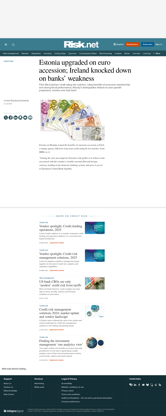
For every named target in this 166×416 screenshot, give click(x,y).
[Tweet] (6, 117)
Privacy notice (67, 391)
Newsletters (132, 44)
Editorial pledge (10, 391)
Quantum (72, 53)
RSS (159, 384)
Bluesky (147, 384)
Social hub (155, 384)
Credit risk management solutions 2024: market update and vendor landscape (59, 312)
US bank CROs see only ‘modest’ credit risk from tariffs (60, 283)
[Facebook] (11, 117)
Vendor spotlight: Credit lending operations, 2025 (60, 227)
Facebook (139, 384)
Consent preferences (70, 402)
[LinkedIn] (15, 117)
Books (127, 53)
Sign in (158, 44)
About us (7, 383)
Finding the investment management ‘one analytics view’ (61, 342)
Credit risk (9, 61)
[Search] (13, 45)
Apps (151, 384)
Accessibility (66, 383)
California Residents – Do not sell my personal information (86, 398)
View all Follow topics (130, 384)
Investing (48, 53)
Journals (136, 53)
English (120, 44)
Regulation (36, 53)
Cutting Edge (60, 53)
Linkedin (135, 384)
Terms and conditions (70, 394)
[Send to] (25, 117)
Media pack (39, 387)
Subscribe (148, 44)
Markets (25, 53)
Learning (147, 53)
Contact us (8, 387)
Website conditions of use (72, 387)
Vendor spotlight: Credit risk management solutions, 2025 (58, 255)
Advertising (39, 383)
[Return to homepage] (81, 47)
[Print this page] (30, 117)
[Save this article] (20, 117)
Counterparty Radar (88, 53)
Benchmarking (106, 53)
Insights (118, 53)
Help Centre (9, 394)
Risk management (11, 53)
